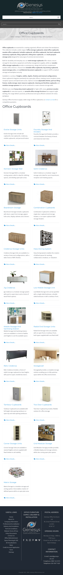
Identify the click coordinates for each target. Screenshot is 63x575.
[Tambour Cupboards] (17, 394)
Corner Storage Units (13, 443)
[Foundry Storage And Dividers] (46, 119)
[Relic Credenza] (17, 355)
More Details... (10, 145)
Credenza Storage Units (14, 249)
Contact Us (11, 536)
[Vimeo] (39, 540)
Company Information (11, 522)
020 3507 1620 (55, 563)
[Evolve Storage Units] (17, 119)
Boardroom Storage (12, 208)
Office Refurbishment (11, 538)
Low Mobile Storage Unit (44, 288)
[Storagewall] (46, 355)
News (11, 545)
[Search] (59, 24)
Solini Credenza (40, 169)
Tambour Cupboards (12, 405)
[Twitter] (27, 540)
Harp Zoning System (42, 249)
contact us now (50, 100)
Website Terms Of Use (11, 531)
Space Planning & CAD (11, 540)
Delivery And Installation (11, 526)
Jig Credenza (9, 288)
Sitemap (11, 552)
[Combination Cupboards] (46, 197)
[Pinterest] (33, 540)
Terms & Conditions (11, 529)
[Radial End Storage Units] (46, 316)
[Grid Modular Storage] (46, 432)
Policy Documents (11, 533)
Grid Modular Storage (43, 443)
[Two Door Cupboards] (46, 394)
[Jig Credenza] (17, 277)
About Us (11, 519)
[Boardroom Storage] (17, 197)
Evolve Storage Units (13, 129)
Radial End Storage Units (44, 326)
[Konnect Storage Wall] (17, 158)
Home (11, 517)
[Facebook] (24, 540)
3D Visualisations (11, 543)
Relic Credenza (10, 366)
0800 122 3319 (55, 561)
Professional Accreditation (11, 524)
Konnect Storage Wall (13, 169)
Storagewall (39, 366)
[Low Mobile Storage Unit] (46, 277)
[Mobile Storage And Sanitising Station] (17, 316)
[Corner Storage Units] (17, 432)
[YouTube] (36, 540)
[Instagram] (30, 540)
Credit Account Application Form (11, 548)
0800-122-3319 (37, 13)
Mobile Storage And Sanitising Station (12, 327)
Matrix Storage (10, 482)
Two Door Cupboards (43, 405)
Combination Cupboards (44, 208)
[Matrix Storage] (17, 471)
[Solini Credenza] (46, 158)
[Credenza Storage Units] (17, 238)
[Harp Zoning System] (46, 238)
